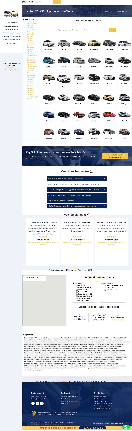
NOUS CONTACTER (11, 43)
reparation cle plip (82, 346)
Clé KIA (29, 51)
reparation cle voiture (121, 357)
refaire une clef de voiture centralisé (77, 363)
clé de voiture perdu (29, 361)
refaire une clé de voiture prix (62, 368)
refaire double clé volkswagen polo (50, 365)
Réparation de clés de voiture (11, 33)
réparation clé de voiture (65, 342)
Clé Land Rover (32, 56)
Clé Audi (30, 25)
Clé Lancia (30, 53)
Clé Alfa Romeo (32, 23)
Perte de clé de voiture (11, 29)
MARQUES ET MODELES (11, 22)
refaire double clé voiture (82, 352)
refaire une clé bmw (110, 342)
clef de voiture (108, 337)
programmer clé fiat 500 (120, 337)
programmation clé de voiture (31, 359)
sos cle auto (27, 357)
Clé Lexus (30, 58)
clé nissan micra (119, 344)
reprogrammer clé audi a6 (31, 363)
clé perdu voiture (98, 357)
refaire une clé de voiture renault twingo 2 (35, 342)
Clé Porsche (31, 75)
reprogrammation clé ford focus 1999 (33, 346)
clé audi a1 (99, 355)
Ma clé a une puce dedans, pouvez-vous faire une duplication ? (73, 190)
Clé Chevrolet (31, 30)
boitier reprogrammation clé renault (33, 370)
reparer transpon (28, 368)
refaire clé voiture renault (52, 361)
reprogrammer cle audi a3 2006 (108, 361)
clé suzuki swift (49, 352)
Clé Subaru (30, 90)
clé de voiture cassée (58, 339)
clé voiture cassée (118, 339)
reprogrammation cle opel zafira (112, 355)
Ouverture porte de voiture (11, 40)
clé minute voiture (66, 350)
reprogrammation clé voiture (69, 346)
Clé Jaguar (30, 47)
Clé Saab (30, 81)
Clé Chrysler (31, 32)
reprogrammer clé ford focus (52, 346)
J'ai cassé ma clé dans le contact (61, 201)
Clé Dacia (30, 36)
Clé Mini (29, 64)
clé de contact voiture (37, 352)
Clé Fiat (29, 38)
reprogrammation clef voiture (31, 355)
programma (27, 352)
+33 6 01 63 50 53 (117, 320)
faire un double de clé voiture (79, 348)
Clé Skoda (30, 86)
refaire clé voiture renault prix (64, 359)
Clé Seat (30, 84)
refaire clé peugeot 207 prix (96, 348)
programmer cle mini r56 (30, 337)
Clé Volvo (30, 99)
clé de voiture (110, 365)
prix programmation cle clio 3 (96, 342)
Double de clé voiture (11, 26)
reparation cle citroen (44, 337)
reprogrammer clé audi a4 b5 (58, 357)
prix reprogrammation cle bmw (32, 365)
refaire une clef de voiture (115, 346)
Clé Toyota (30, 94)
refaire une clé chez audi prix (31, 348)
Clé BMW (30, 27)
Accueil (107, 11)
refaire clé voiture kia (86, 357)
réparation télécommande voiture (86, 355)
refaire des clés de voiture (93, 350)
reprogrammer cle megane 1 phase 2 (83, 359)
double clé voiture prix (73, 357)
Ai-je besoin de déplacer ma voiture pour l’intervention (69, 195)
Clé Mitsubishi (32, 66)
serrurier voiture (90, 339)
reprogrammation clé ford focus (78, 365)
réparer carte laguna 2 (115, 352)
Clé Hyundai (31, 45)
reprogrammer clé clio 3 (60, 363)
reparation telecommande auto (103, 339)
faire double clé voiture (112, 368)
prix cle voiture (64, 361)
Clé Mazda (30, 60)
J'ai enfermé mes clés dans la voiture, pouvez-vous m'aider (72, 206)
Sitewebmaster (119, 423)
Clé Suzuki (30, 92)
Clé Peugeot (31, 73)
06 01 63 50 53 (12, 67)
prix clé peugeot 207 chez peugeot (97, 346)
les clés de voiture (46, 348)
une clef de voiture (75, 361)
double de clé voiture (112, 363)
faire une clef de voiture (54, 350)
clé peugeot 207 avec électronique (104, 344)
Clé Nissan (30, 69)
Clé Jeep (30, 49)
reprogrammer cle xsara (79, 350)
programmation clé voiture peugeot (95, 368)
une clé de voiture (120, 365)
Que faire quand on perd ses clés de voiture (65, 179)
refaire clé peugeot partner (101, 359)
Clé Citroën (31, 34)
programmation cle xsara (69, 355)
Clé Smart (30, 88)
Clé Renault (31, 77)
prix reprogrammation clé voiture (41, 357)
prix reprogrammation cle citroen (90, 361)
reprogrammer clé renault (78, 368)
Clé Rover (30, 79)
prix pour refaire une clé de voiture (52, 344)
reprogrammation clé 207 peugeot (96, 365)
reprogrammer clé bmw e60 (87, 344)
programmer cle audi (109, 357)
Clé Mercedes (31, 62)
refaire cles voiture (81, 337)
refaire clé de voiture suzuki (44, 339)
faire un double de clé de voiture (99, 352)
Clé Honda (30, 43)
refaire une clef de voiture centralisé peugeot (63, 337)
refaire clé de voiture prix (123, 342)
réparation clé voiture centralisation (44, 368)
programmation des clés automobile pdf (64, 352)
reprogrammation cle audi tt (48, 359)
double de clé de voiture (46, 363)
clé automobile (40, 361)
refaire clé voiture (52, 342)
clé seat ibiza (64, 365)
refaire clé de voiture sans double (97, 363)
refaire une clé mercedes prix (95, 337)
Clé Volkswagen (32, 97)
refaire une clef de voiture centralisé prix (51, 355)
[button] (77, 178)
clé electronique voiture (111, 348)
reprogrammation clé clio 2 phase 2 (75, 339)
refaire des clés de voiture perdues (61, 348)
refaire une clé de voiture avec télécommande (114, 350)
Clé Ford (30, 40)
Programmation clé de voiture (11, 36)
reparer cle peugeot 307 (116, 359)
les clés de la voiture (29, 339)
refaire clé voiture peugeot (80, 342)
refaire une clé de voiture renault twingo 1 (35, 350)
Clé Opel (30, 71)
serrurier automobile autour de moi (33, 344)
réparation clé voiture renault (70, 344)
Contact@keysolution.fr (12, 70)
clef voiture (125, 355)
